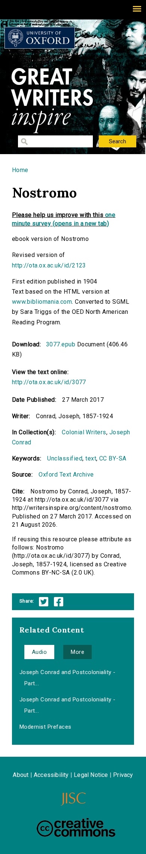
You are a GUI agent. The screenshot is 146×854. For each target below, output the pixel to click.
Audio (39, 652)
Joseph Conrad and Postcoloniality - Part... (67, 678)
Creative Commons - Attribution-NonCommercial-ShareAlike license (76, 827)
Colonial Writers (84, 432)
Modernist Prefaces (45, 726)
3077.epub (60, 344)
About (20, 774)
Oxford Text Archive (66, 474)
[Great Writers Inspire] (39, 38)
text (90, 458)
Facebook (58, 601)
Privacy (123, 774)
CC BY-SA (113, 458)
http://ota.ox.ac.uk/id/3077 (49, 382)
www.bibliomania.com (42, 301)
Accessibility (51, 774)
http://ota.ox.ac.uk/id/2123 (49, 265)
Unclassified (64, 458)
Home (20, 170)
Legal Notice (91, 774)
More (77, 652)
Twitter (43, 601)
